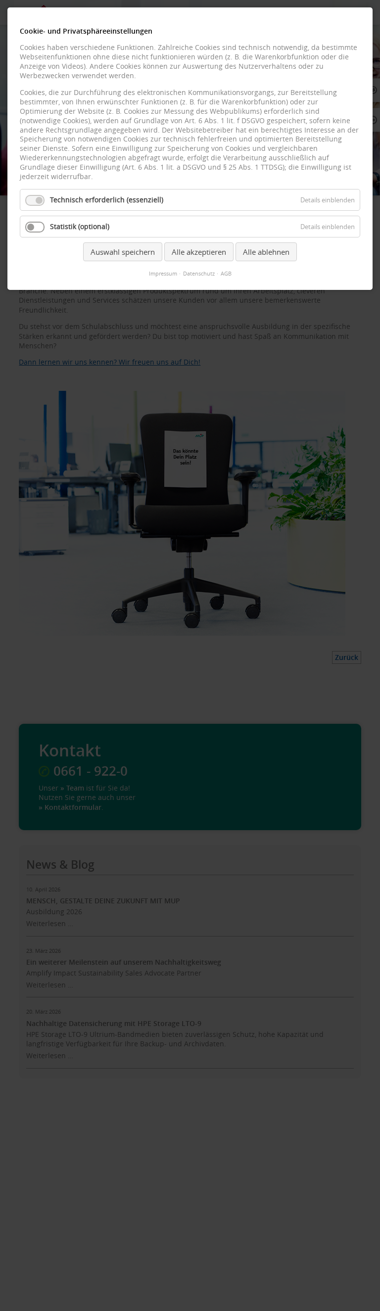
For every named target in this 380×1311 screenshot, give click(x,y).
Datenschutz (199, 273)
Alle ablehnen (266, 252)
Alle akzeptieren (199, 252)
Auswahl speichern (123, 252)
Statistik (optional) (79, 226)
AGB (226, 273)
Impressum (163, 273)
